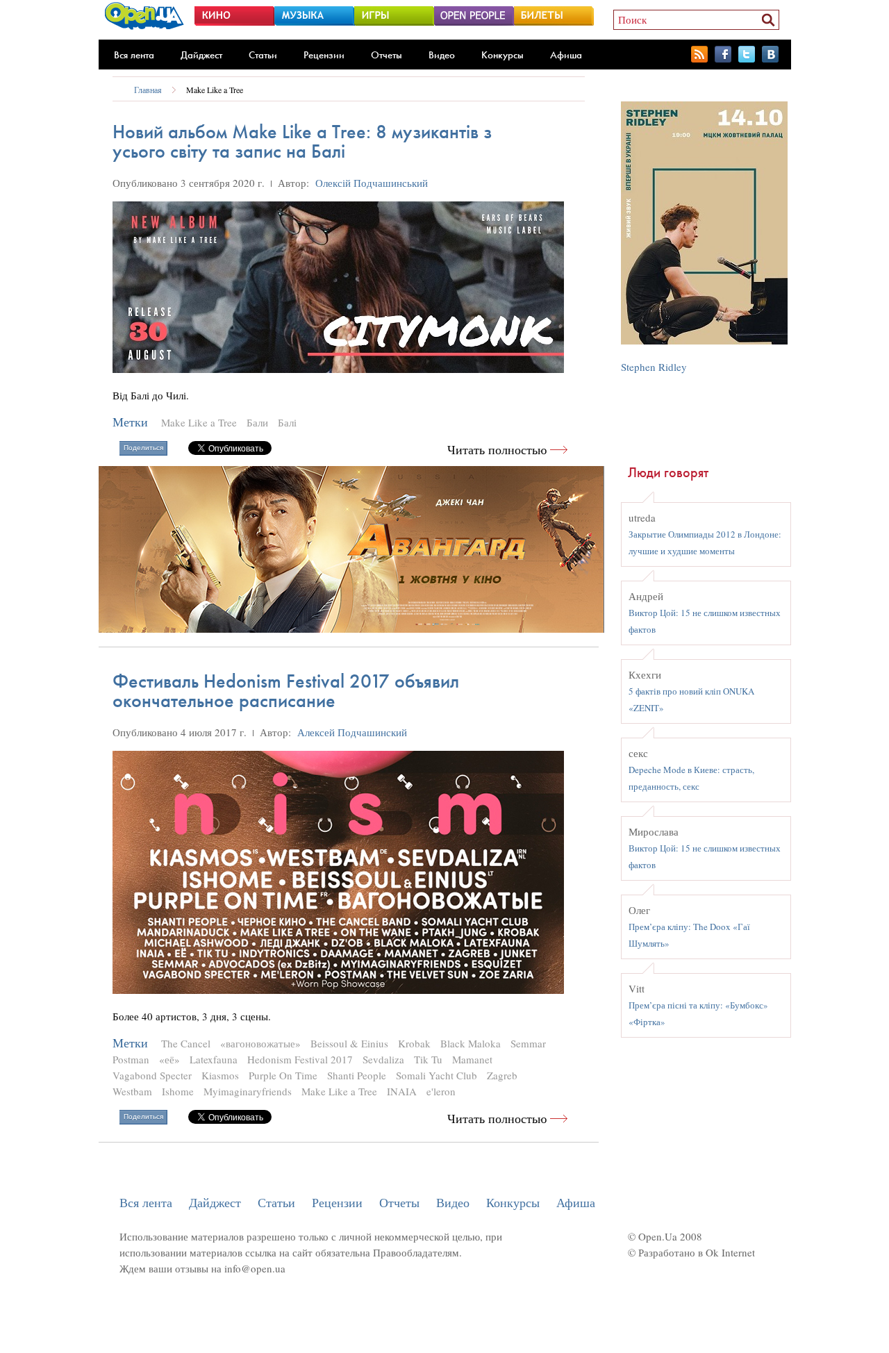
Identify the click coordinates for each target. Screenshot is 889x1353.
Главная (148, 89)
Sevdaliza (383, 1059)
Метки (130, 422)
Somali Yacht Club (436, 1075)
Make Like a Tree (214, 89)
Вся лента (134, 55)
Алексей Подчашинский (352, 732)
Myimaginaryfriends (247, 1091)
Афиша (566, 55)
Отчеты (386, 55)
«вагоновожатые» (260, 1043)
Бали (257, 422)
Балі (287, 422)
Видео (442, 55)
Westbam (132, 1091)
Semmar (528, 1043)
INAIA (402, 1091)
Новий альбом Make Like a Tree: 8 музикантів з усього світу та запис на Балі (302, 141)
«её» (169, 1059)
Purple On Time (283, 1075)
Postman (131, 1059)
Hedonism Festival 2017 (300, 1059)
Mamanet (472, 1059)
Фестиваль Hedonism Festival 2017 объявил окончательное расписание (286, 691)
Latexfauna (214, 1059)
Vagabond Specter (152, 1075)
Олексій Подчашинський (371, 183)
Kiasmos (220, 1075)
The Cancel (185, 1043)
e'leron (441, 1091)
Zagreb (502, 1075)
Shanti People (356, 1075)
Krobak (414, 1043)
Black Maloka (470, 1043)
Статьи (263, 55)
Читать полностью (497, 450)
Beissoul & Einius (349, 1043)
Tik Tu (428, 1059)
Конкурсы (502, 55)
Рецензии (324, 55)
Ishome (178, 1091)
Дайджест (201, 55)
